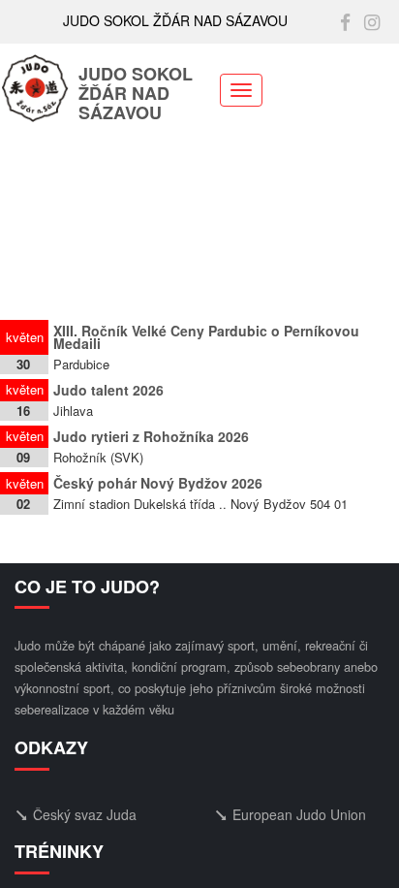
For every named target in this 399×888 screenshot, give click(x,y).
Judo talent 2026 (108, 389)
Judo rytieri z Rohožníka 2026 (151, 436)
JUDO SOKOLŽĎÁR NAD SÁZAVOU (135, 94)
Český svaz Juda (85, 814)
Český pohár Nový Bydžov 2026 (157, 482)
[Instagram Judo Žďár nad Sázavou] (372, 21)
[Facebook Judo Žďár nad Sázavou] (345, 21)
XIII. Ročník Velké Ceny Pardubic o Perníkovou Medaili (206, 337)
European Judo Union (299, 814)
